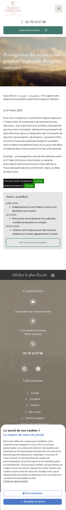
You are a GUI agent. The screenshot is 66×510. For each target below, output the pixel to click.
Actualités (34, 95)
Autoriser (38, 181)
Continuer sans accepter (15, 481)
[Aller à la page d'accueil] (12, 8)
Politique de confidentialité (34, 424)
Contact (34, 405)
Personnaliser (34, 493)
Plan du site (35, 411)
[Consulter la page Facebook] (39, 369)
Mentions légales (34, 418)
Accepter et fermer (34, 501)
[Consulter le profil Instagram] (25, 369)
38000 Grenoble (33, 332)
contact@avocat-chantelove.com (33, 311)
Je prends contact (29, 30)
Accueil (22, 95)
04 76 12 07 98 (35, 22)
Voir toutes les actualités (33, 242)
